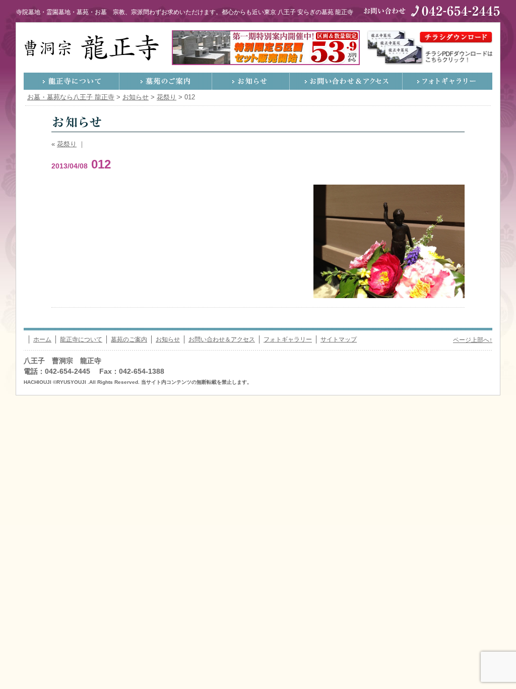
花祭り (67, 144)
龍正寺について (71, 81)
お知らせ (251, 81)
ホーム (42, 339)
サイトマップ (338, 339)
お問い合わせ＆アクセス (346, 81)
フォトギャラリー (447, 81)
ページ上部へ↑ (472, 339)
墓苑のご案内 (165, 81)
